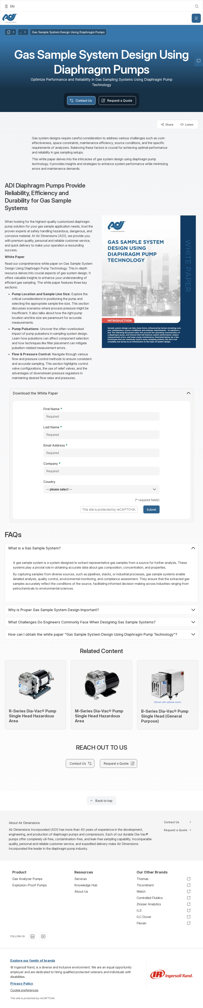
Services (80, 879)
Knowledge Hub (85, 885)
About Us (81, 891)
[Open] (196, 18)
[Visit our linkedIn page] (32, 936)
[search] (196, 6)
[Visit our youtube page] (43, 936)
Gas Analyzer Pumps (27, 879)
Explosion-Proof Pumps (29, 885)
